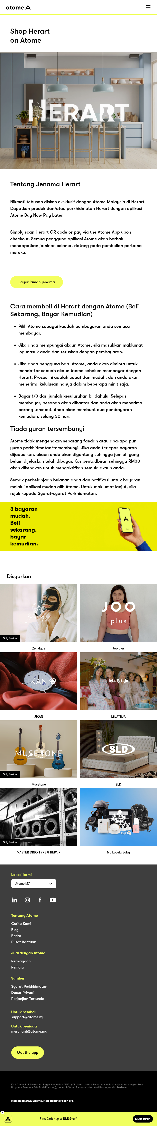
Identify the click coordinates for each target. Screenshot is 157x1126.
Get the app (27, 1052)
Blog (15, 930)
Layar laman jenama (36, 282)
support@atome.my (27, 1017)
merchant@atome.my (29, 1031)
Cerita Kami (21, 924)
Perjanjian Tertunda (27, 999)
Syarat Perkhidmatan (29, 986)
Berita (16, 936)
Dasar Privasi (22, 993)
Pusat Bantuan (23, 942)
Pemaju (17, 967)
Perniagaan (21, 961)
